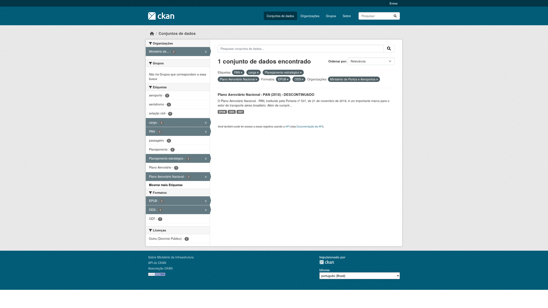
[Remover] (241, 72)
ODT (240, 111)
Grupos (331, 16)
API (287, 126)
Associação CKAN (160, 268)
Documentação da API (309, 126)
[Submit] (395, 16)
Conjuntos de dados (280, 16)
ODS (231, 111)
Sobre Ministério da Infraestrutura (171, 257)
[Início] (152, 33)
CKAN (326, 262)
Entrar (394, 3)
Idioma (324, 270)
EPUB (222, 111)
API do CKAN (157, 263)
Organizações (310, 16)
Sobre (347, 16)
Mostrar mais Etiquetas (166, 185)
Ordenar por (337, 61)
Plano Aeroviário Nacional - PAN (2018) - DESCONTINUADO (266, 94)
